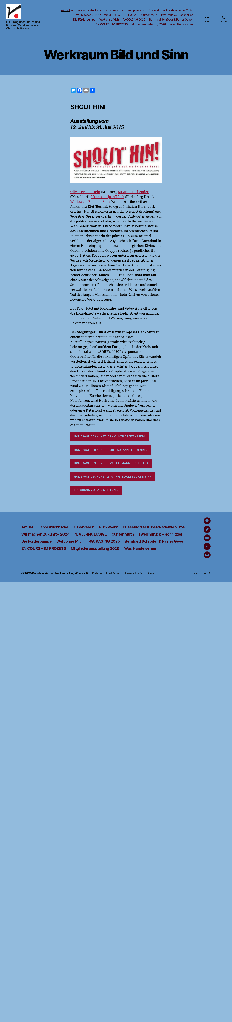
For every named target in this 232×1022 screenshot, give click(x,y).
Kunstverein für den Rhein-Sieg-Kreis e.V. (60, 573)
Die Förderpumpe (84, 19)
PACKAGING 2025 (134, 19)
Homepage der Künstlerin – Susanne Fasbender (110, 449)
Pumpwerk (134, 10)
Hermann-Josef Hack (107, 197)
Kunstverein (113, 10)
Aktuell (65, 10)
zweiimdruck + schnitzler (177, 15)
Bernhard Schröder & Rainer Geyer (171, 19)
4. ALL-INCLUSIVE (126, 15)
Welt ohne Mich (109, 19)
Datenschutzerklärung (106, 573)
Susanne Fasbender (133, 192)
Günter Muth (149, 15)
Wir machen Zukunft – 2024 (93, 15)
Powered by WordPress (139, 573)
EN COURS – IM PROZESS (112, 24)
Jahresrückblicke (87, 10)
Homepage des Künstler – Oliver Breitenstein (109, 436)
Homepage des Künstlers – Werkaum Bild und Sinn (112, 476)
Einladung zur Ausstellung (96, 490)
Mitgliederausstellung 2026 (148, 24)
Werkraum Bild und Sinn (90, 202)
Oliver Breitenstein (85, 192)
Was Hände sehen (181, 24)
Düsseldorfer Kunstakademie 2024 (170, 10)
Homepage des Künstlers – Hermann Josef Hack (111, 463)
